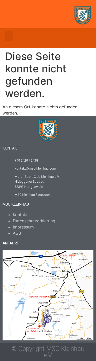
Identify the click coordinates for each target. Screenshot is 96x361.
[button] (9, 36)
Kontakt (20, 214)
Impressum (23, 227)
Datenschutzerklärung (34, 220)
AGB (17, 233)
